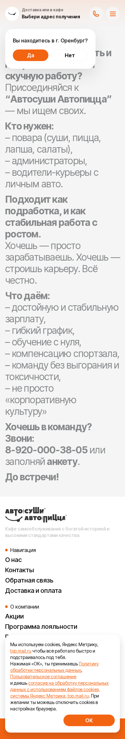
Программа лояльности (41, 626)
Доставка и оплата (33, 590)
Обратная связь (29, 580)
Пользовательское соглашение (43, 676)
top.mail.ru (20, 651)
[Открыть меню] (113, 14)
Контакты (19, 570)
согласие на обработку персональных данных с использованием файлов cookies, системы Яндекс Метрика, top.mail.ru (59, 689)
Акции (14, 616)
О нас (13, 560)
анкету (62, 461)
